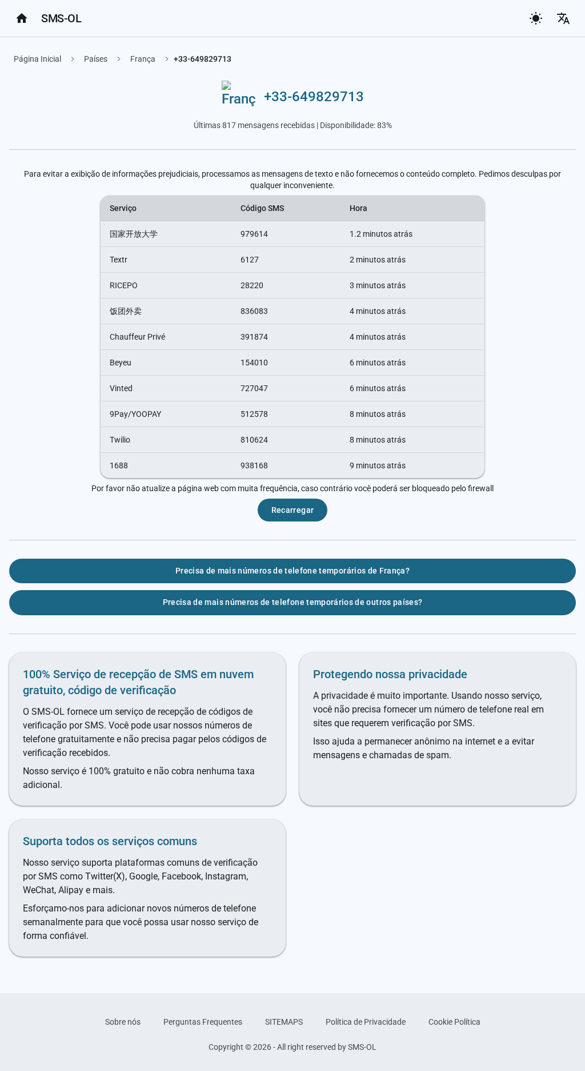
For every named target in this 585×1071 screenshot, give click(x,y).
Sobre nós (123, 1021)
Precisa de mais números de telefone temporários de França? (292, 570)
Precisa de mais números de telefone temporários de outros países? (293, 602)
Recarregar (292, 510)
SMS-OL (61, 18)
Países (95, 58)
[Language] (563, 18)
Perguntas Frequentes (202, 1021)
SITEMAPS (284, 1021)
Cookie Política (454, 1021)
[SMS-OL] (21, 18)
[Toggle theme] (535, 18)
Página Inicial (37, 58)
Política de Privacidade (366, 1021)
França (142, 58)
